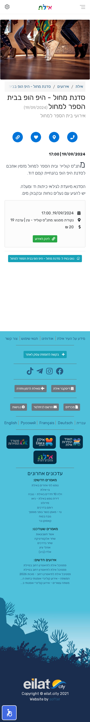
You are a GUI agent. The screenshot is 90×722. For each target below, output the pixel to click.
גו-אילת (45, 489)
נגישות (17, 407)
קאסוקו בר (45, 520)
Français (46, 423)
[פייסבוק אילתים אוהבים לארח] (58, 372)
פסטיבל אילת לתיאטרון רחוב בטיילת (45, 565)
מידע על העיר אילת (71, 338)
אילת (79, 86)
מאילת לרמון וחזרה (29, 389)
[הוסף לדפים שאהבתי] (36, 137)
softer (54, 699)
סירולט (45, 503)
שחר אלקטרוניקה (45, 538)
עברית (81, 423)
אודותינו (47, 338)
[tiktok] (30, 372)
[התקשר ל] (72, 137)
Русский (28, 423)
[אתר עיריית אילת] (44, 441)
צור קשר (11, 338)
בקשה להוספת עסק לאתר (43, 354)
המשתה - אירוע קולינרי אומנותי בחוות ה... (45, 578)
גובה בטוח (45, 516)
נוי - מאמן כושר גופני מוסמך (45, 512)
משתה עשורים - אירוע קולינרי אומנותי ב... (45, 583)
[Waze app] (54, 137)
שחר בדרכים (45, 543)
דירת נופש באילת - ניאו (45, 498)
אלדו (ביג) (45, 551)
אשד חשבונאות (45, 534)
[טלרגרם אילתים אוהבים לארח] (38, 372)
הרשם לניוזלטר (44, 407)
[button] (9, 713)
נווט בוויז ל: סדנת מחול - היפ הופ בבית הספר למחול (42, 259)
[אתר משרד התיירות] (18, 441)
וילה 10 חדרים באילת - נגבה (45, 494)
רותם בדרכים (45, 507)
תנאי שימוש (29, 338)
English (10, 423)
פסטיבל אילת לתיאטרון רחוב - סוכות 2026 (45, 574)
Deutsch (65, 423)
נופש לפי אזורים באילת (45, 485)
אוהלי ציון (45, 547)
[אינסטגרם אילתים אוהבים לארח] (48, 372)
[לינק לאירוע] (18, 137)
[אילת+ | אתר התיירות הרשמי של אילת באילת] (45, 7)
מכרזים (70, 407)
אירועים (63, 86)
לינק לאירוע (42, 239)
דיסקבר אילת (62, 389)
